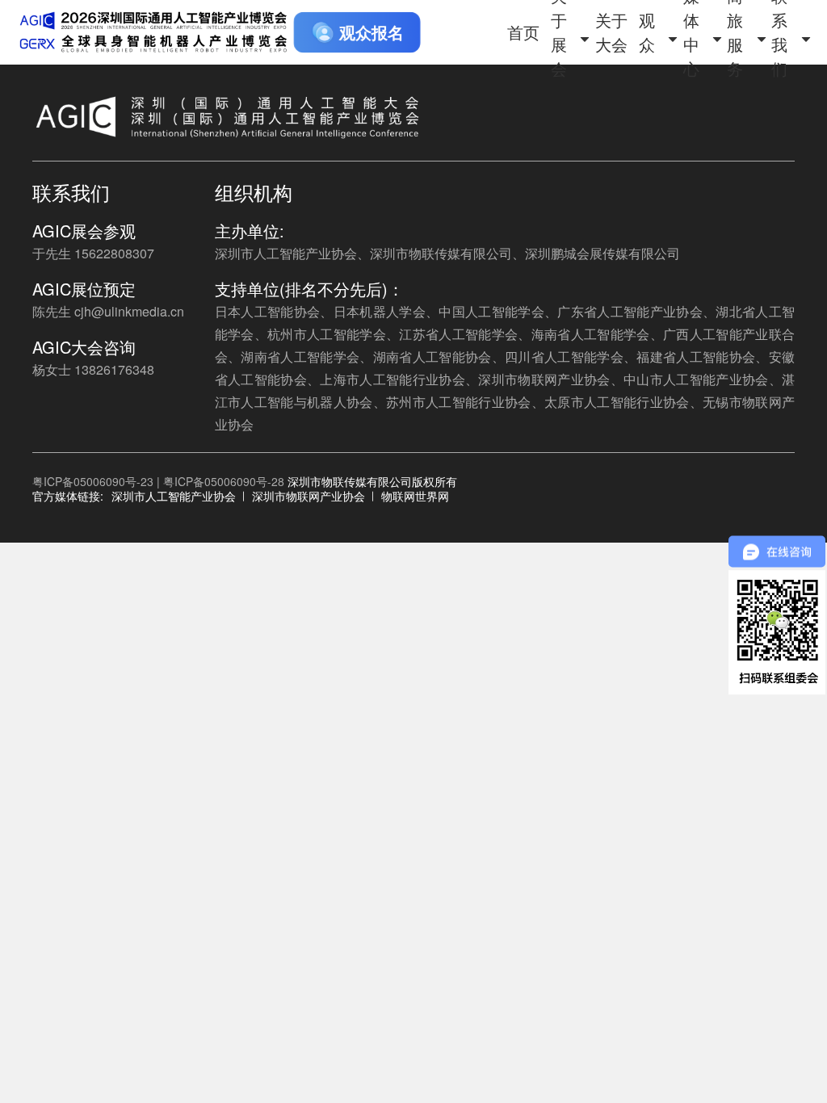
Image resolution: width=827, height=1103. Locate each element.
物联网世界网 (415, 496)
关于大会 (611, 32)
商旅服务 (735, 32)
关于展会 (559, 32)
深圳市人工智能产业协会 (173, 496)
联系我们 (779, 32)
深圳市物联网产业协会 (308, 496)
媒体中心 (691, 32)
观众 (647, 32)
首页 (523, 32)
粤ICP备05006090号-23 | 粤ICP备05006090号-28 (158, 481)
